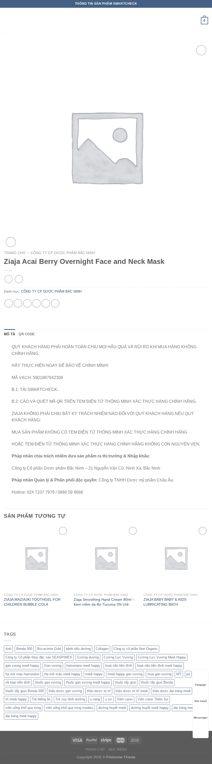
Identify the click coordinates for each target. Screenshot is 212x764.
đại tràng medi (184, 708)
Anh (8, 649)
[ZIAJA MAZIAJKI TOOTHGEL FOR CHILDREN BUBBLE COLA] (36, 557)
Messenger (201, 717)
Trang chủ (14, 253)
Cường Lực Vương (118, 657)
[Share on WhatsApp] (8, 303)
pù (188, 674)
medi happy (94, 674)
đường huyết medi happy (150, 708)
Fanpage (200, 684)
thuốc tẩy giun (125, 682)
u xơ (108, 699)
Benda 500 (24, 649)
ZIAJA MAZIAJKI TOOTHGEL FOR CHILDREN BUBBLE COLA (32, 601)
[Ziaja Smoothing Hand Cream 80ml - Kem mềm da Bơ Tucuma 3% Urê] (106, 557)
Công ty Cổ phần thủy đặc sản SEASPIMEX (38, 657)
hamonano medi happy (83, 665)
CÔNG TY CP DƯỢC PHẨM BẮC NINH (63, 253)
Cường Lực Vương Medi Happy (162, 657)
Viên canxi (125, 699)
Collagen (102, 649)
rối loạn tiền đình (17, 682)
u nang (95, 699)
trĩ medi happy (16, 699)
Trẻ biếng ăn (41, 699)
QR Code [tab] (27, 334)
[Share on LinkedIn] (55, 303)
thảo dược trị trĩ (99, 691)
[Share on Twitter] (27, 303)
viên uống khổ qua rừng (23, 708)
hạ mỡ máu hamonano (22, 674)
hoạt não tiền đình (118, 665)
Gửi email (200, 701)
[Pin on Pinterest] (46, 303)
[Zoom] (11, 242)
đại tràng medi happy (21, 716)
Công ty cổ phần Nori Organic (135, 649)
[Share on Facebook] (18, 303)
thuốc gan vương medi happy (88, 682)
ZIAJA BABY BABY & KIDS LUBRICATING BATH (164, 601)
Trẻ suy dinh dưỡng (70, 699)
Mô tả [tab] (9, 334)
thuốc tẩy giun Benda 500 (24, 691)
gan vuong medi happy (22, 665)
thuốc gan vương (48, 682)
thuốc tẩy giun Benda (157, 682)
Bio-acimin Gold (49, 649)
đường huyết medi (112, 708)
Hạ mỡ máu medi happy (62, 674)
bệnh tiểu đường (78, 649)
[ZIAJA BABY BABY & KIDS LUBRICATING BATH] (175, 557)
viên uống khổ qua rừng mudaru (69, 708)
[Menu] (7, 20)
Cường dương (88, 657)
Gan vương (53, 665)
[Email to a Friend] (36, 303)
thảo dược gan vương (65, 691)
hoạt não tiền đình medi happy (159, 665)
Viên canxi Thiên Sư (153, 699)
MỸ (178, 674)
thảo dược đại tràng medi (172, 691)
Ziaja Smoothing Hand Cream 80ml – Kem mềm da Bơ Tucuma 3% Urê (104, 601)
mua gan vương (159, 674)
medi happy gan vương (125, 674)
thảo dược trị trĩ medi (132, 691)
